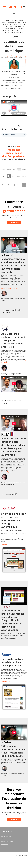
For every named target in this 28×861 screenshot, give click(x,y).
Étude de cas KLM (11, 494)
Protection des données (6, 836)
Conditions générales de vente (7, 841)
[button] (3, 134)
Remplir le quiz (15, 222)
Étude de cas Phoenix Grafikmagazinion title (11, 311)
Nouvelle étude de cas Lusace (11, 402)
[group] (14, 135)
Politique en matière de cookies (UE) (8, 839)
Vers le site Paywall (6, 472)
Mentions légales (4, 844)
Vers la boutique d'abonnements (9, 288)
